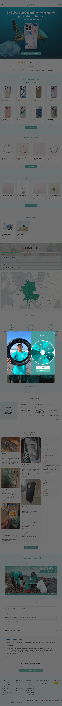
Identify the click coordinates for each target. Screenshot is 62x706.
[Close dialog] (53, 332)
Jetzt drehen (43, 370)
